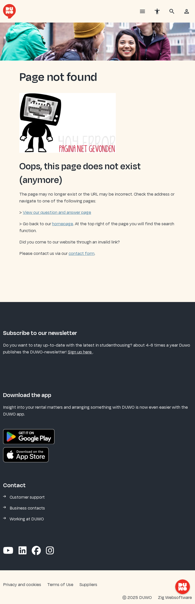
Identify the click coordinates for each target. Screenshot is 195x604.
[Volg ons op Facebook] (36, 551)
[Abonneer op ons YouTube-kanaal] (8, 551)
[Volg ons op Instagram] (50, 551)
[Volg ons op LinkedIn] (23, 551)
